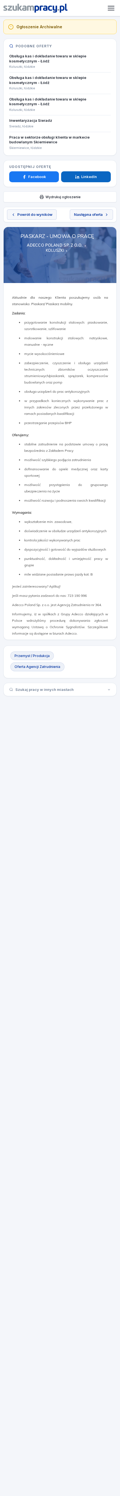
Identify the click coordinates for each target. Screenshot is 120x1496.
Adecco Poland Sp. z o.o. (54, 245)
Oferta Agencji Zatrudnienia (37, 667)
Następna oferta (88, 214)
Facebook (37, 176)
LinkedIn (89, 176)
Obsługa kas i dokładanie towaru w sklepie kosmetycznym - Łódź (47, 58)
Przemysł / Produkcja (32, 656)
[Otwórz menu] (111, 8)
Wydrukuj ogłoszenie (63, 197)
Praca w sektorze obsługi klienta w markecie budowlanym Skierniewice (49, 139)
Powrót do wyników (34, 214)
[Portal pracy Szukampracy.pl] (35, 8)
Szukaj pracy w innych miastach (44, 689)
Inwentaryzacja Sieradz (30, 120)
